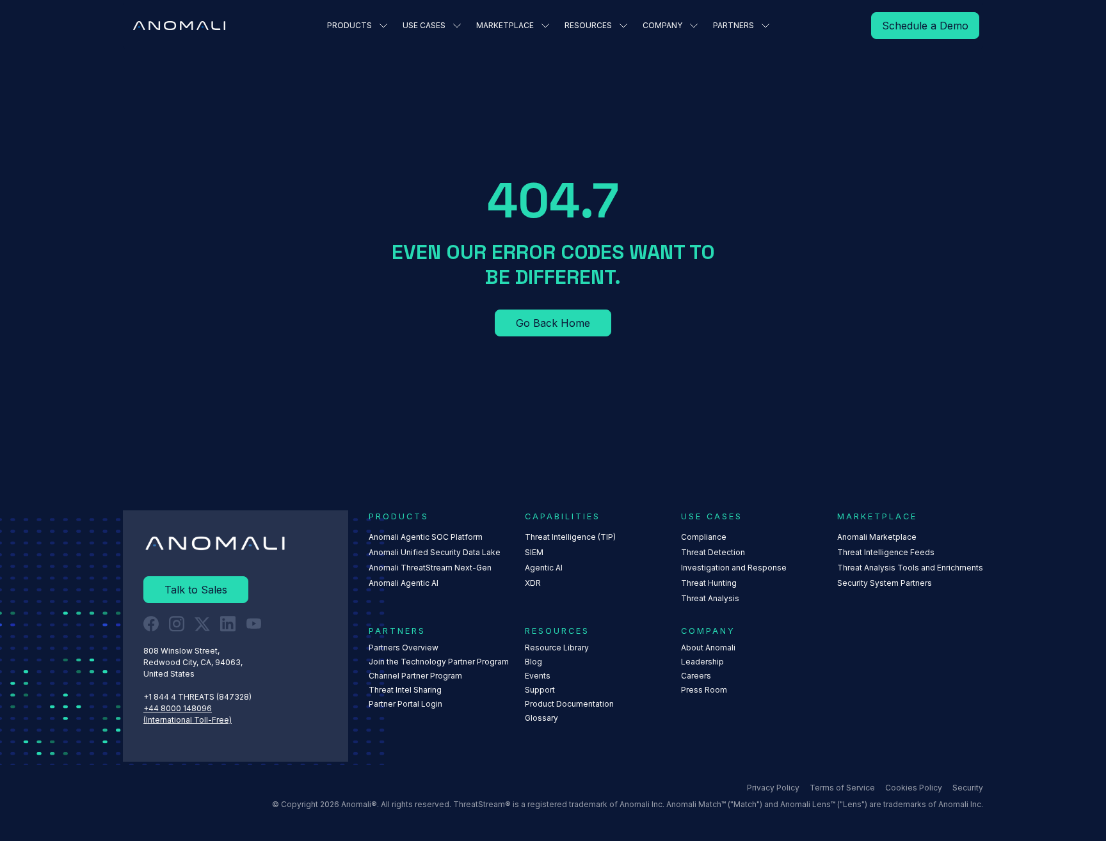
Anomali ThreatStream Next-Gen (430, 567)
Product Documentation (569, 704)
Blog (533, 661)
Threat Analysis (710, 598)
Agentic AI (544, 567)
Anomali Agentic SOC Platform (426, 537)
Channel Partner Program (415, 675)
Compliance (703, 537)
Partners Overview (403, 647)
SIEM (534, 552)
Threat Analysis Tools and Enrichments (910, 567)
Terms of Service (842, 787)
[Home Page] (179, 26)
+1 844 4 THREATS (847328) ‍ (198, 697)
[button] (357, 26)
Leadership (702, 661)
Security (967, 787)
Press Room (704, 690)
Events (537, 675)
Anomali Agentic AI (403, 583)
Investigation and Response (734, 567)
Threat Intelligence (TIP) (570, 537)
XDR (533, 583)
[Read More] (925, 25)
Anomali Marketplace (877, 537)
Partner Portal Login (405, 704)
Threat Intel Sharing (405, 690)
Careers (696, 675)
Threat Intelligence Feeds (885, 552)
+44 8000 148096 (177, 708)
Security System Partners (884, 583)
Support (540, 690)
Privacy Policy (773, 787)
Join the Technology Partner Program (439, 661)
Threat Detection (713, 552)
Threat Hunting (709, 583)
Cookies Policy (913, 787)
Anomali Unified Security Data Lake (435, 552)
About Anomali (708, 647)
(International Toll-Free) (187, 720)
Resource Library (557, 647)
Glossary (541, 718)
